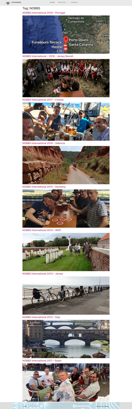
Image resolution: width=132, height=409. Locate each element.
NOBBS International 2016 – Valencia (43, 143)
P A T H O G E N (16, 2)
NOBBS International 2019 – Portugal (43, 12)
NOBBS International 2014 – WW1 (41, 230)
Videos (74, 2)
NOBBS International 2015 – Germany (44, 186)
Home (52, 2)
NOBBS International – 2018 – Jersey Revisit (47, 56)
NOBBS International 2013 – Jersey (42, 273)
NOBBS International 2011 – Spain (41, 360)
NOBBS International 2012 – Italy (41, 317)
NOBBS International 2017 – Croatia (42, 99)
